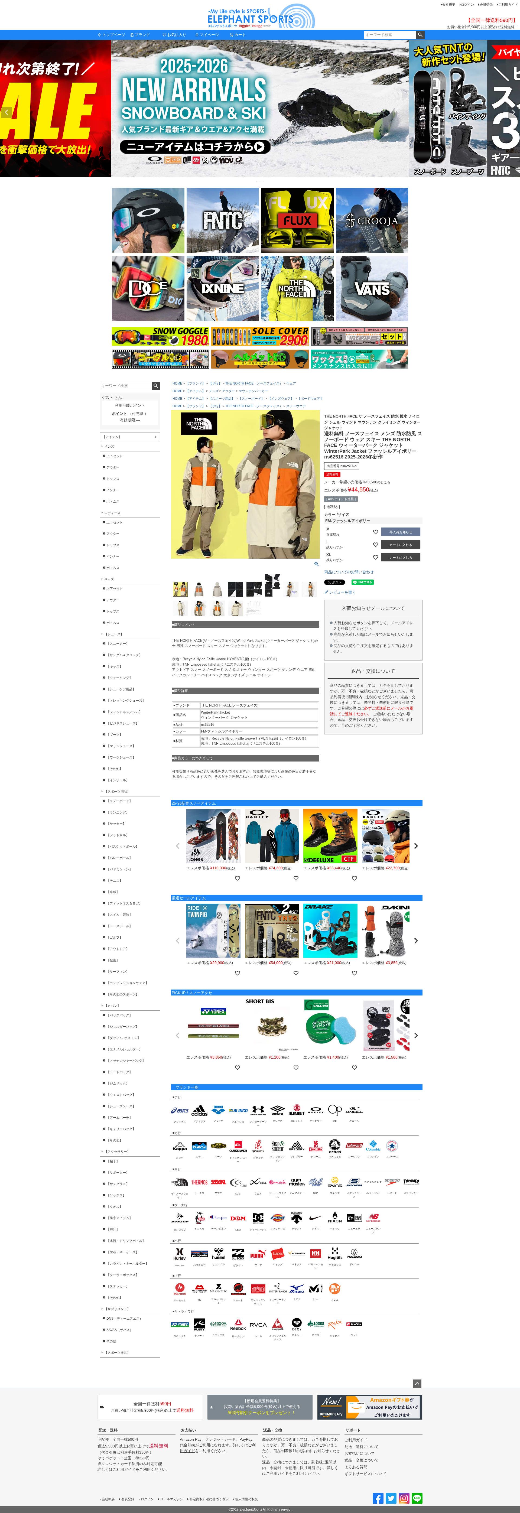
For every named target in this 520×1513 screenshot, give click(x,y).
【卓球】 (112, 892)
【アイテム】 (112, 437)
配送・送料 (108, 1430)
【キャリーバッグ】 (121, 1129)
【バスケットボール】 (122, 846)
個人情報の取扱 (246, 1499)
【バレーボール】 (119, 858)
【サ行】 (215, 383)
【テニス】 (114, 881)
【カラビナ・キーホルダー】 (127, 1263)
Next (513, 112)
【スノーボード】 (119, 801)
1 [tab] (256, 181)
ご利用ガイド (508, 4)
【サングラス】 (117, 1184)
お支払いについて (359, 1453)
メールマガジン (171, 1499)
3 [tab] (264, 181)
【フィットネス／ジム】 (124, 712)
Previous (6, 112)
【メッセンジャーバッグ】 (125, 1061)
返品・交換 (272, 1430)
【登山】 (112, 960)
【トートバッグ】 (119, 1072)
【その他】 (114, 769)
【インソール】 (117, 780)
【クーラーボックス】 (122, 1275)
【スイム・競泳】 (119, 915)
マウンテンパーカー (253, 391)
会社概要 (448, 4)
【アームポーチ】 (119, 1118)
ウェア (291, 383)
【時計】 (112, 1229)
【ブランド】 (195, 383)
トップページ (113, 34)
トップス (112, 479)
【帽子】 (112, 1161)
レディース (112, 513)
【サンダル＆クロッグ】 (124, 655)
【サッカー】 (116, 824)
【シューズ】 (114, 634)
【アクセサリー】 (117, 1152)
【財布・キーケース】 (122, 1252)
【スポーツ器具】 (117, 1353)
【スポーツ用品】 (117, 791)
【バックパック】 (119, 1015)
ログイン (467, 4)
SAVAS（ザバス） (119, 1330)
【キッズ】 (114, 666)
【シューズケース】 (121, 1106)
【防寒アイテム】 (119, 1218)
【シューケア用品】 (121, 689)
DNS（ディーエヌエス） (124, 1318)
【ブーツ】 (114, 735)
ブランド (142, 34)
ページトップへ (417, 1383)
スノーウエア (296, 406)
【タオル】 (114, 1207)
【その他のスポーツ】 (122, 994)
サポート (353, 1430)
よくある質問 (355, 1467)
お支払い (188, 1430)
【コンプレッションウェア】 (127, 983)
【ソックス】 (116, 1195)
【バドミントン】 (119, 869)
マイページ (209, 34)
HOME (177, 383)
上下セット (114, 456)
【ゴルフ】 (114, 937)
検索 (420, 35)
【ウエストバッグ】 (121, 1095)
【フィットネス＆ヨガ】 (124, 903)
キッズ (109, 579)
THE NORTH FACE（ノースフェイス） (254, 383)
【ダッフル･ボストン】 (123, 1038)
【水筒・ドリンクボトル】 (125, 1241)
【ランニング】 (117, 812)
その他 (111, 1341)
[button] (177, 846)
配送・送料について (361, 1446)
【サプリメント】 (117, 1309)
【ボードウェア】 (310, 399)
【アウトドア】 (117, 949)
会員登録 (486, 4)
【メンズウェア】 (281, 399)
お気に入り (176, 34)
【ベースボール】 (119, 926)
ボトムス (112, 501)
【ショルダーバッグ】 (122, 1027)
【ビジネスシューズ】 (122, 723)
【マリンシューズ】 (121, 746)
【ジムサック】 (117, 1083)
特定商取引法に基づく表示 (209, 1499)
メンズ (109, 446)
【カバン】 (112, 1006)
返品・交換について (361, 1460)
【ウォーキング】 (119, 678)
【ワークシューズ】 (121, 757)
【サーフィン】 (117, 972)
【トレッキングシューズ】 (125, 700)
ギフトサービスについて (365, 1474)
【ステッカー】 (117, 1286)
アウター (112, 467)
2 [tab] (260, 181)
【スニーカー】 (117, 644)
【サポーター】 (117, 1172)
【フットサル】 (117, 835)
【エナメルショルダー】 (124, 1049)
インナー (112, 490)
